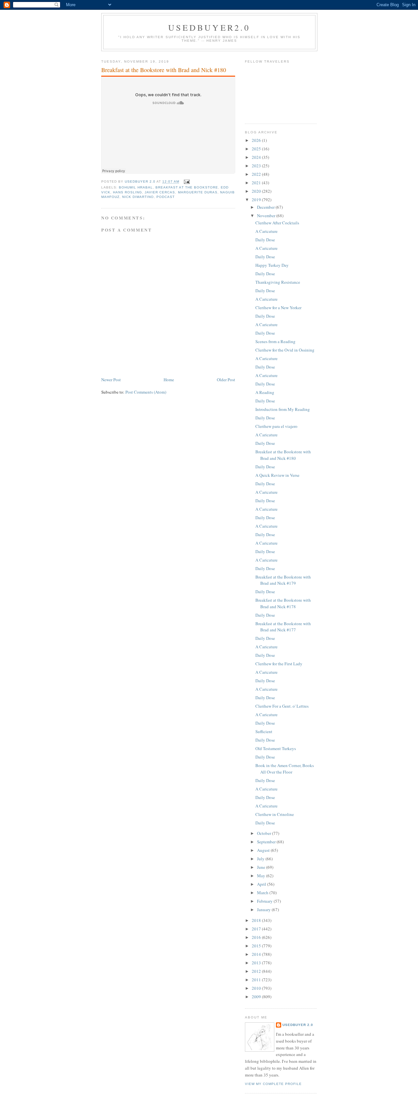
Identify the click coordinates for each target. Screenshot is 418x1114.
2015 (257, 946)
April (262, 884)
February (265, 901)
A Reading (264, 392)
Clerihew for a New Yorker (278, 307)
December (266, 207)
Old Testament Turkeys (275, 748)
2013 (257, 963)
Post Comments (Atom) (145, 392)
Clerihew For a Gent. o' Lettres (282, 706)
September (267, 842)
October (264, 833)
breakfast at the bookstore (186, 187)
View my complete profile (273, 1084)
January (264, 909)
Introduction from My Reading (282, 409)
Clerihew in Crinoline (274, 814)
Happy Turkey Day (272, 265)
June (261, 867)
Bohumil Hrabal (136, 187)
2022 (257, 174)
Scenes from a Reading (275, 341)
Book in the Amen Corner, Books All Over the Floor (284, 768)
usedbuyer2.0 (209, 27)
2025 (257, 149)
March (263, 893)
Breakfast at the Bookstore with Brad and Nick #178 (283, 603)
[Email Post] (186, 182)
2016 (257, 937)
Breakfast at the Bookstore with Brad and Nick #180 (283, 455)
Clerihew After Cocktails (277, 223)
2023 (257, 166)
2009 (257, 997)
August (264, 850)
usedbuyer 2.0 (297, 1025)
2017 (257, 929)
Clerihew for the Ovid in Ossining (284, 350)
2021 (257, 183)
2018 (257, 920)
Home (169, 380)
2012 (257, 971)
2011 (257, 980)
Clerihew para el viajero (276, 426)
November (266, 215)
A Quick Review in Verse (277, 475)
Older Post (226, 380)
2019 (257, 200)
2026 (257, 140)
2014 (257, 954)
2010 (257, 988)
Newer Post (111, 380)
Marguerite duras (197, 192)
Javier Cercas (160, 192)
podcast (165, 197)
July (261, 859)
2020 (257, 191)
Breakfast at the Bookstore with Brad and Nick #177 (283, 627)
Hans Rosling (127, 192)
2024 (257, 157)
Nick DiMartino (138, 197)
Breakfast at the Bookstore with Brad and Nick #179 (283, 580)
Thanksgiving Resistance (277, 282)
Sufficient (263, 731)
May (261, 876)
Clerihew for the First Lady (278, 664)
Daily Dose (265, 240)
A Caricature (266, 231)
